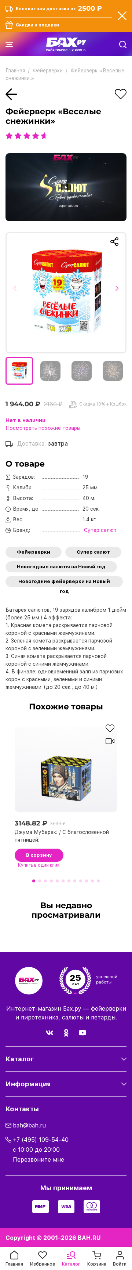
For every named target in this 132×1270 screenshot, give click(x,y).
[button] (17, 293)
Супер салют (93, 552)
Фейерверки (33, 552)
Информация (28, 1084)
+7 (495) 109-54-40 (41, 1139)
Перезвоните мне (38, 1159)
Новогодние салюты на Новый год (61, 566)
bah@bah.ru (29, 1125)
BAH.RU (89, 1237)
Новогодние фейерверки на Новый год (64, 583)
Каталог (20, 1059)
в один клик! (39, 865)
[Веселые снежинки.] (66, 292)
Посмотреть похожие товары (43, 428)
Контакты (22, 1109)
